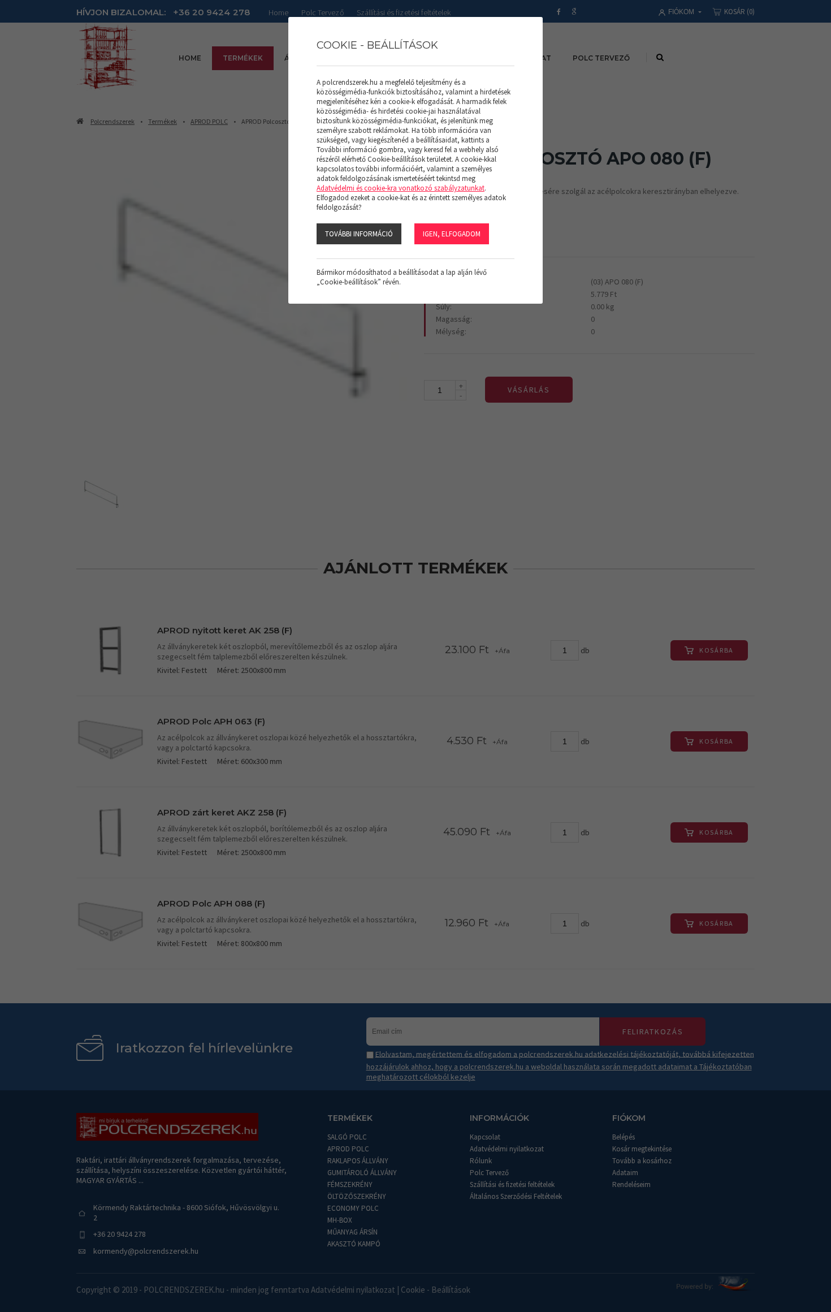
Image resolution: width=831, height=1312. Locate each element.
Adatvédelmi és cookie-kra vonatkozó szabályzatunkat (400, 188)
